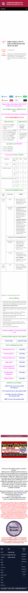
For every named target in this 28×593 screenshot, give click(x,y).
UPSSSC (3, 557)
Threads (24, 566)
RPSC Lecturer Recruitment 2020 (14, 399)
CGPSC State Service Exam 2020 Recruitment (14, 387)
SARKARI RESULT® (15, 3)
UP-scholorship (4, 555)
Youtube (24, 556)
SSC (2, 560)
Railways (3, 585)
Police (2, 582)
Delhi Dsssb (4, 575)
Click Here (22, 349)
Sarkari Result (19, 491)
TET (2, 580)
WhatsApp (24, 561)
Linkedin (24, 571)
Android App (11, 552)
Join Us (11, 96)
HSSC (2, 577)
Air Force (3, 567)
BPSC (2, 552)
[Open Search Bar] (26, 9)
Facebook (24, 569)
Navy (2, 570)
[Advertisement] (14, 26)
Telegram (24, 559)
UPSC (2, 565)
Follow (11, 100)
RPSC (2, 572)
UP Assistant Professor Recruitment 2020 (14, 391)
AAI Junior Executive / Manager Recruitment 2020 (14, 395)
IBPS (2, 562)
